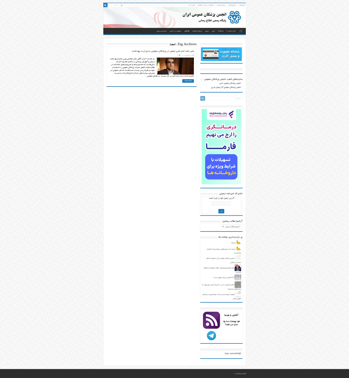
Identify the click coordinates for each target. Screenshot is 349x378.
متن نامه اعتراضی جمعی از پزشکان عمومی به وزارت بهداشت (163, 51)
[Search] (105, 5)
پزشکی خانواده (197, 31)
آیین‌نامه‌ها (232, 5)
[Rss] (122, 5)
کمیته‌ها (242, 5)
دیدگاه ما (221, 31)
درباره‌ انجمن (221, 5)
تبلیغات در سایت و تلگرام (206, 5)
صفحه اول (240, 31)
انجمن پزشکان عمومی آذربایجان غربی (226, 87)
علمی (213, 31)
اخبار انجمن (232, 31)
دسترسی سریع (162, 31)
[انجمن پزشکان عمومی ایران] (174, 17)
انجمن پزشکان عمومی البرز (230, 83)
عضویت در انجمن (175, 31)
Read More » (188, 81)
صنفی (207, 31)
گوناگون (186, 31)
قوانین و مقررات (240, 373)
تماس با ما (192, 5)
